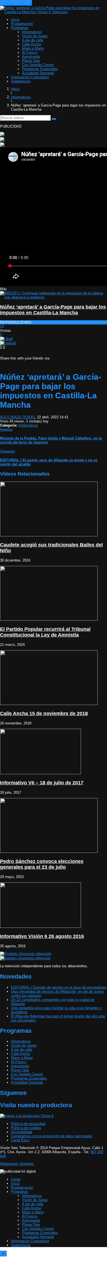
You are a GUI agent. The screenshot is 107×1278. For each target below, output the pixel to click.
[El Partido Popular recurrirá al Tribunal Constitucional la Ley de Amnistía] (49, 619)
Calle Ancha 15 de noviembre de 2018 (44, 713)
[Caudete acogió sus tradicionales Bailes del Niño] (49, 535)
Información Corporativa (30, 77)
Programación (22, 24)
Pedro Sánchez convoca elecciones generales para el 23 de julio (41, 864)
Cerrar (16, 1179)
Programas (19, 28)
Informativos (32, 32)
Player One (31, 61)
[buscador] (54, 119)
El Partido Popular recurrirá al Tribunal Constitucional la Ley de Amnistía (45, 632)
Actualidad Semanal (38, 73)
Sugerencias (21, 81)
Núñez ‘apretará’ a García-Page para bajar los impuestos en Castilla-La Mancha (53, 309)
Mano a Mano (33, 48)
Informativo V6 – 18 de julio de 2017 (41, 782)
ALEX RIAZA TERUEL (18, 417)
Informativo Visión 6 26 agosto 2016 (42, 936)
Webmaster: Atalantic (17, 1164)
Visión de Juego (34, 36)
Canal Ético (20, 1140)
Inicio (15, 20)
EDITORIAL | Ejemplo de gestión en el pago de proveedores (58, 987)
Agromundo (31, 56)
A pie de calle (32, 40)
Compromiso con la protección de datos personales (51, 1136)
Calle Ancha (31, 44)
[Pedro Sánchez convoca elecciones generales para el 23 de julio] (49, 852)
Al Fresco (29, 52)
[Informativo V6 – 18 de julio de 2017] (40, 773)
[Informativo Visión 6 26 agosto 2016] (40, 927)
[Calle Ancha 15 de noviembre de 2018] (49, 704)
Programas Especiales (40, 69)
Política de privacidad (28, 1124)
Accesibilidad (21, 1132)
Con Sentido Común (38, 65)
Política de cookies (26, 1128)
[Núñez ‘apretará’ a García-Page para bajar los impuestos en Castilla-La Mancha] (53, 297)
